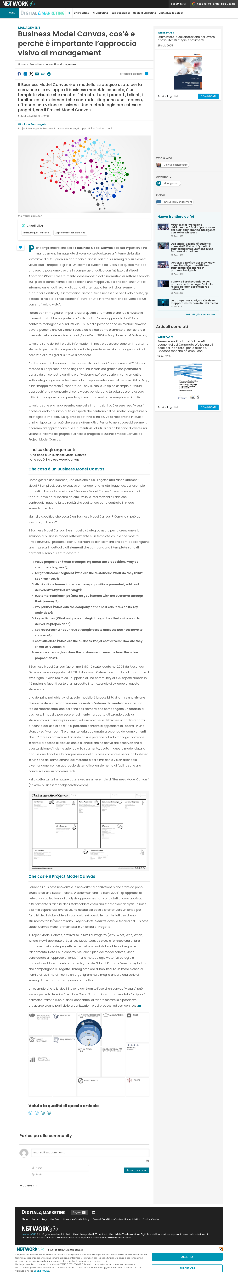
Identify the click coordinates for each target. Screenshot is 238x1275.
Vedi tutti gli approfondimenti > (202, 314)
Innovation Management (61, 64)
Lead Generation (120, 13)
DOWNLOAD (208, 96)
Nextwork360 (29, 1234)
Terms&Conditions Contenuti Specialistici (116, 1219)
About (25, 1219)
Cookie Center (151, 1219)
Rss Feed (55, 1219)
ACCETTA (187, 1257)
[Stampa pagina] (48, 74)
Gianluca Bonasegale (32, 124)
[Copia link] (42, 74)
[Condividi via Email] (37, 74)
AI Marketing (100, 13)
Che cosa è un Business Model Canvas (58, 455)
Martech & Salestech (171, 13)
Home (22, 64)
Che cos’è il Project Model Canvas (54, 459)
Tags (44, 1219)
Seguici (77, 1212)
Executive (35, 64)
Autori (35, 1219)
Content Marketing (144, 13)
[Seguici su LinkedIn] (94, 1212)
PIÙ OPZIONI (187, 1268)
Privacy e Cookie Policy (76, 1219)
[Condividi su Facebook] (19, 74)
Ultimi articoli (82, 13)
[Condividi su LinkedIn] (25, 74)
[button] (9, 13)
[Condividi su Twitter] (31, 74)
